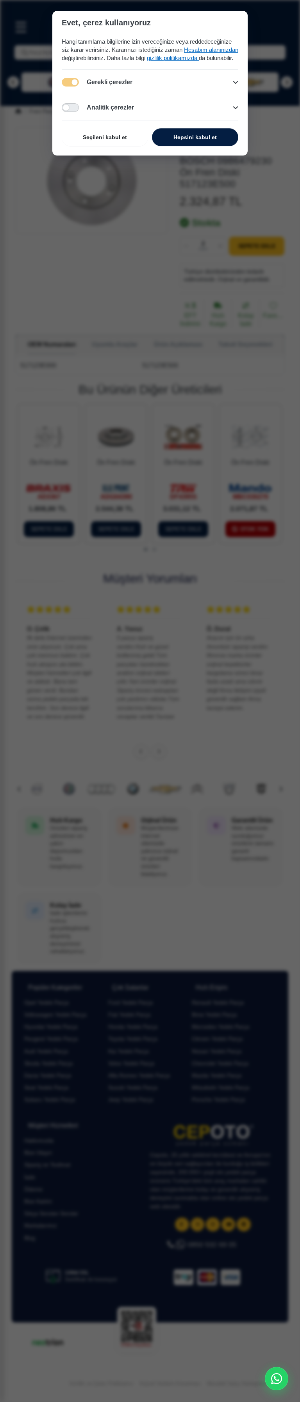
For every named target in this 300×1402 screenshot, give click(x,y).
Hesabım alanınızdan (211, 49)
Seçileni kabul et (105, 137)
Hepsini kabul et (195, 137)
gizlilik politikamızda (173, 58)
